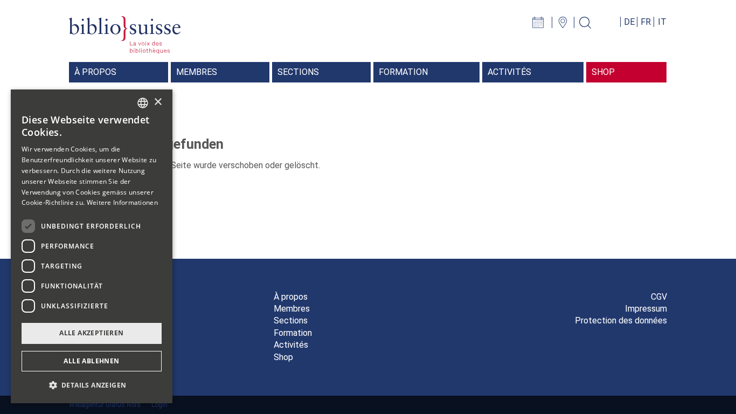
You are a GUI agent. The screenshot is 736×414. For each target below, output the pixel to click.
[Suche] (589, 22)
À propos (291, 297)
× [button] (158, 102)
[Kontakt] (567, 22)
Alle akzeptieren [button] (91, 332)
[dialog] (91, 246)
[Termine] (543, 22)
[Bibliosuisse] (124, 34)
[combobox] (142, 103)
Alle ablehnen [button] (91, 360)
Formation (293, 333)
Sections (291, 320)
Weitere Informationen (122, 202)
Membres (292, 308)
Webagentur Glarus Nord (105, 405)
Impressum (646, 308)
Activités (291, 345)
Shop (283, 357)
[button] (92, 385)
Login (159, 405)
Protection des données (621, 320)
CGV (659, 297)
